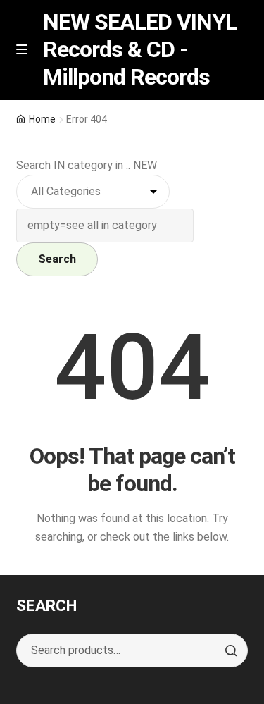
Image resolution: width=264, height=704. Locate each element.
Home (42, 119)
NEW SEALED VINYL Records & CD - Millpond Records (140, 49)
